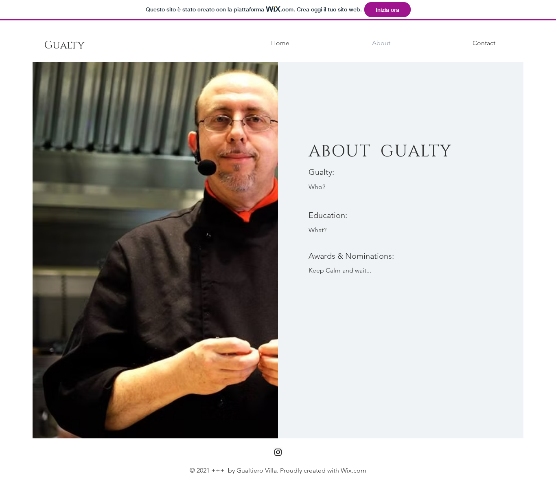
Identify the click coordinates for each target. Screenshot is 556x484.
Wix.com (353, 470)
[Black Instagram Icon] (278, 452)
